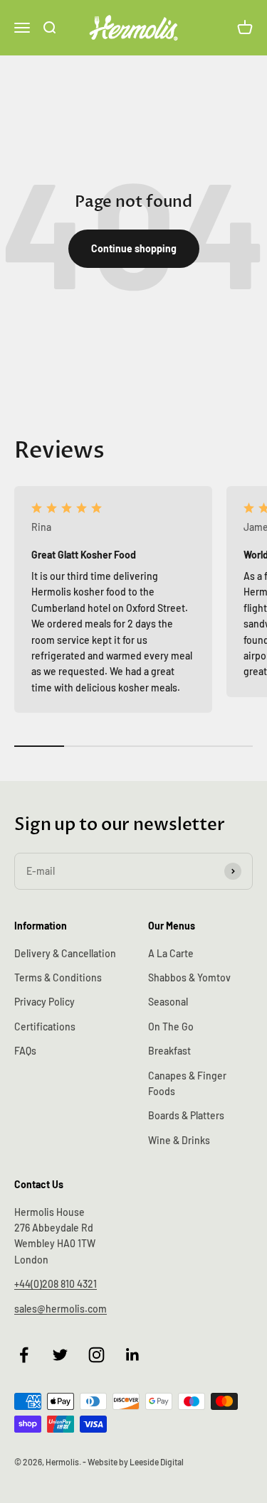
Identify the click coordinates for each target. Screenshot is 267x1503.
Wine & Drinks (179, 1140)
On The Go (171, 1026)
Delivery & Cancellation (65, 953)
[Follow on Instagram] (96, 1354)
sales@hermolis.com (60, 1309)
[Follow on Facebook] (23, 1354)
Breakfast (169, 1051)
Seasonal (168, 1002)
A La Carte (171, 953)
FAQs (25, 1051)
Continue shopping (134, 248)
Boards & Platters (186, 1115)
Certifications (44, 1026)
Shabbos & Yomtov (189, 977)
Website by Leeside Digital (136, 1462)
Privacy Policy (44, 1002)
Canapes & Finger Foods (187, 1083)
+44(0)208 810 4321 (55, 1284)
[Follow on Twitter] (60, 1354)
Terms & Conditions (58, 977)
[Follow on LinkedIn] (132, 1354)
